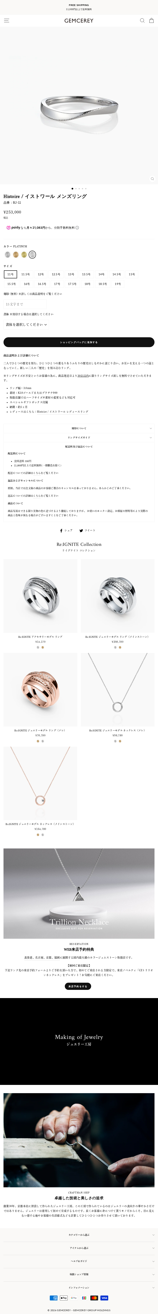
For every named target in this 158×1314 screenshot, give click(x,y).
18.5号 (103, 284)
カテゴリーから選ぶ (79, 1235)
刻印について (79, 428)
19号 (118, 284)
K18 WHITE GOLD (7, 254)
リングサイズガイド (79, 437)
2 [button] (76, 189)
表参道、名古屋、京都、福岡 (42, 957)
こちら (37, 473)
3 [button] (80, 189)
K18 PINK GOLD (16, 254)
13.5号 (86, 274)
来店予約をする (78, 986)
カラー (15, 246)
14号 (102, 274)
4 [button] (83, 189)
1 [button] (73, 189)
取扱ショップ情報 (79, 1274)
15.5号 (11, 284)
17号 (57, 284)
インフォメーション (79, 1287)
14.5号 (117, 274)
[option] (79, 7)
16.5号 (42, 284)
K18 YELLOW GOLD (24, 254)
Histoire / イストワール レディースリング (62, 411)
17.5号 (72, 284)
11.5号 (25, 274)
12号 (41, 274)
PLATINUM (32, 254)
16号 (27, 284)
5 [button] (86, 189)
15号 (132, 274)
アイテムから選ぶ (79, 1248)
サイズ (7, 266)
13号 (71, 274)
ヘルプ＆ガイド (79, 1261)
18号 (88, 284)
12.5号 (56, 274)
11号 (10, 274)
